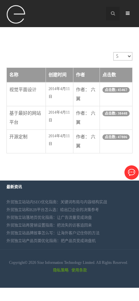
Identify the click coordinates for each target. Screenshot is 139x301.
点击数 (109, 74)
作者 (80, 74)
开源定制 (18, 136)
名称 (13, 74)
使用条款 (79, 270)
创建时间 (57, 74)
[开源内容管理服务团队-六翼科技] (16, 15)
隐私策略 (61, 270)
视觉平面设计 (23, 89)
